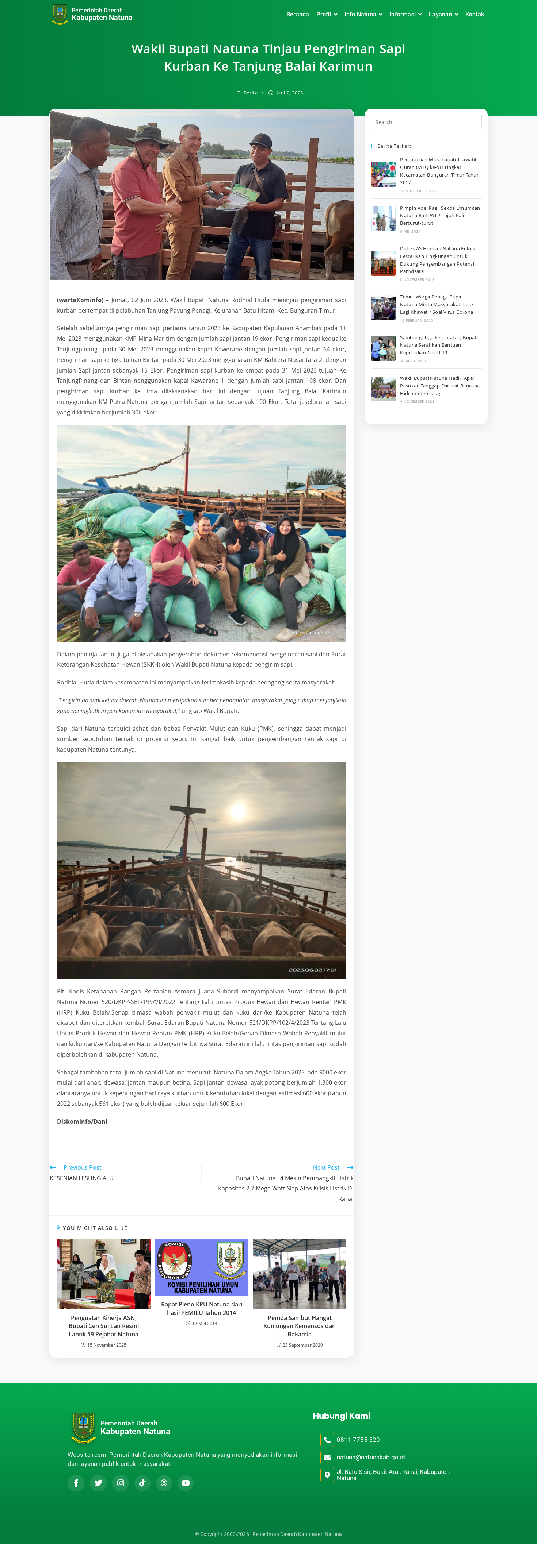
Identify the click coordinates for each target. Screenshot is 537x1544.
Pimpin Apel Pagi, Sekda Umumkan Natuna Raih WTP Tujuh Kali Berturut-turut (440, 216)
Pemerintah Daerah (97, 10)
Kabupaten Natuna (102, 17)
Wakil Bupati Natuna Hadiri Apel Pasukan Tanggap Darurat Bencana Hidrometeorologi (440, 386)
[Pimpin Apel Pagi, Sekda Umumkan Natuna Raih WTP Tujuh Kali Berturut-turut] (383, 218)
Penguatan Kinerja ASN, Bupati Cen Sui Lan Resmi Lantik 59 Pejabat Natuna (104, 1326)
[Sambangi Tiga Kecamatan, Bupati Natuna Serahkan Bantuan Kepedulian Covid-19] (383, 348)
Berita (251, 92)
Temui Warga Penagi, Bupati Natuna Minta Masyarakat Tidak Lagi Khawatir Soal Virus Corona (437, 304)
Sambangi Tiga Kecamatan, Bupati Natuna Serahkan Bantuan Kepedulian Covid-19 (439, 345)
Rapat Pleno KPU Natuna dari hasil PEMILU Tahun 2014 (201, 1308)
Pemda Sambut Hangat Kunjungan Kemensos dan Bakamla (299, 1326)
